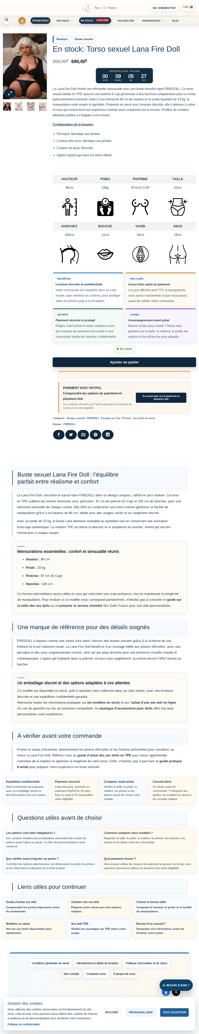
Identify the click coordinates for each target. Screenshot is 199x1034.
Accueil (22, 20)
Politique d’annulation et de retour (146, 963)
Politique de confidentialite (24, 1024)
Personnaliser (141, 1012)
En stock (87, 20)
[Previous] (8, 66)
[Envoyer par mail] (83, 435)
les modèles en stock (103, 702)
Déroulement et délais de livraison (97, 963)
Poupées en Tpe (110, 418)
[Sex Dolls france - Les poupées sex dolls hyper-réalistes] (99, 8)
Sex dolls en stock (144, 418)
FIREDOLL (93, 418)
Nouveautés (126, 20)
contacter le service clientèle (80, 606)
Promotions (40, 20)
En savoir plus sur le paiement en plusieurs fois (161, 397)
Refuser (111, 1012)
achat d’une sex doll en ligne (154, 702)
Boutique (63, 20)
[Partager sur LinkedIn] (107, 435)
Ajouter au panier (124, 362)
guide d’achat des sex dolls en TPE (104, 755)
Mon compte (71, 973)
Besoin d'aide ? (177, 985)
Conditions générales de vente (50, 963)
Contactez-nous (96, 973)
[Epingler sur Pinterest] (95, 435)
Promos (126, 418)
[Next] (41, 66)
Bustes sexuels (84, 39)
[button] (164, 8)
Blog (175, 20)
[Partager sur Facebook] (59, 435)
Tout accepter (174, 1012)
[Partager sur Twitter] (71, 435)
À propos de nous (124, 973)
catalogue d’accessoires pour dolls (125, 708)
